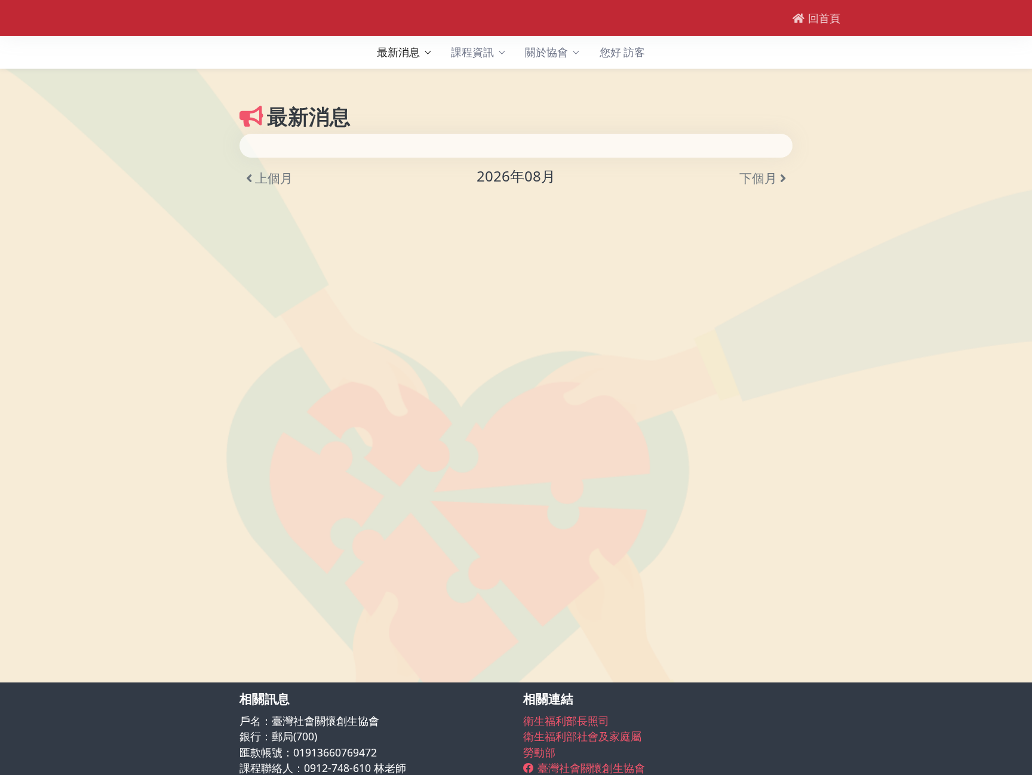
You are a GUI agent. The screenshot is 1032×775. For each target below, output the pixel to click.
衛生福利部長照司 (566, 721)
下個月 (759, 178)
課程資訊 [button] (472, 53)
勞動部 (539, 752)
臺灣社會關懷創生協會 (591, 768)
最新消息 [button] (398, 53)
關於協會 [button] (546, 53)
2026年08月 (516, 176)
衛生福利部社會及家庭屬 (582, 736)
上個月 (272, 178)
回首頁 (824, 18)
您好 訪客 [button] (622, 53)
